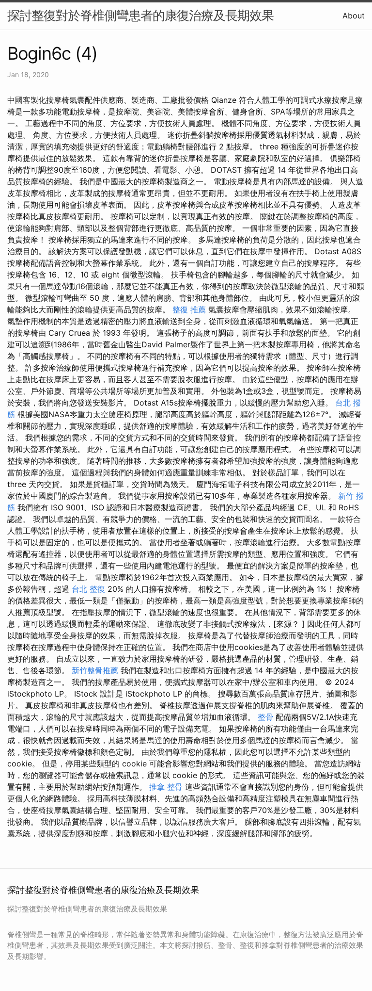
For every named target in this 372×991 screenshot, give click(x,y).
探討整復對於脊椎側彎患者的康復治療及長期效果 (140, 15)
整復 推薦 (189, 309)
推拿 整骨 (166, 787)
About (353, 15)
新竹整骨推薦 (95, 670)
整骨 (265, 717)
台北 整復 (88, 589)
